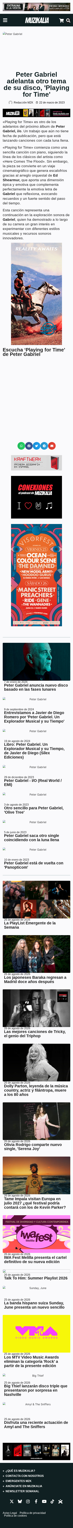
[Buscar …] (68, 20)
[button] (21, 446)
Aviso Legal (10, 1513)
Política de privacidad (33, 1513)
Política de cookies (15, 1515)
